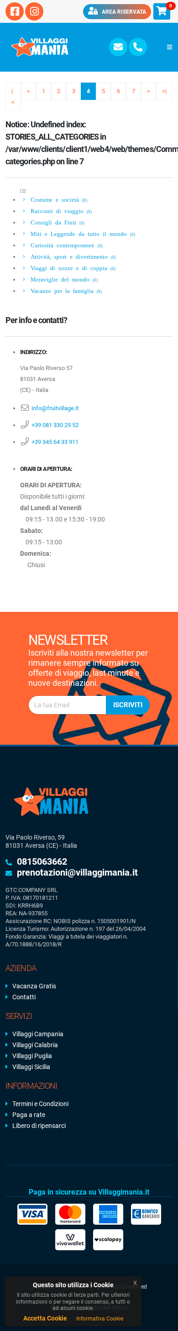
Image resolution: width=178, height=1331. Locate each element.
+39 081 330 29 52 (55, 425)
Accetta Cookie (45, 1318)
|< (13, 96)
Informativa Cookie (99, 1318)
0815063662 (42, 861)
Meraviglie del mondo (62, 279)
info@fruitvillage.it (55, 408)
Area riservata (123, 12)
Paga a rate (28, 1114)
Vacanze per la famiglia (64, 290)
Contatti (24, 997)
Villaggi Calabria (35, 1045)
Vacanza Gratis (34, 986)
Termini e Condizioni (40, 1103)
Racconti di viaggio (59, 211)
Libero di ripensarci (39, 1125)
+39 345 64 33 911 (55, 441)
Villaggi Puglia (32, 1056)
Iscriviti (127, 705)
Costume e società (57, 199)
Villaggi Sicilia (31, 1066)
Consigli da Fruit (55, 222)
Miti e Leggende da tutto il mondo (81, 233)
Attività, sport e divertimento (71, 256)
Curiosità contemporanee (65, 245)
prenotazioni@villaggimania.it (77, 872)
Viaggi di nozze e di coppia (71, 268)
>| (164, 91)
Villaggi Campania (37, 1034)
